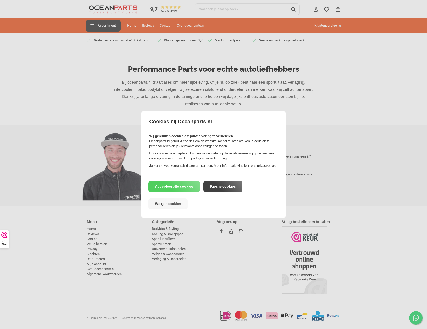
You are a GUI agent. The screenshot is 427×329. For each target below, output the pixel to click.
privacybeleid (266, 165)
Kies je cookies (223, 186)
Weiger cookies (168, 204)
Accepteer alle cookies (174, 186)
